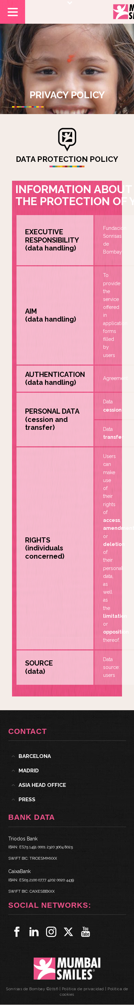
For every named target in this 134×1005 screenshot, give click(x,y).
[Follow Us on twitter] (68, 931)
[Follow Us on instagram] (51, 931)
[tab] (67, 756)
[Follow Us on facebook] (16, 931)
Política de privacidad (83, 989)
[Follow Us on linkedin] (34, 931)
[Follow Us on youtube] (85, 931)
